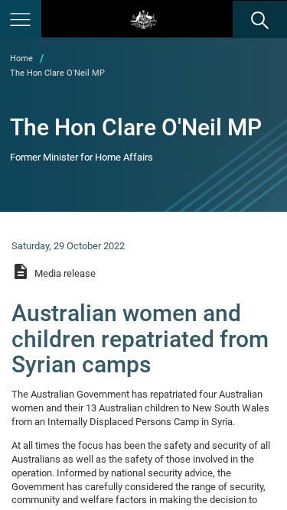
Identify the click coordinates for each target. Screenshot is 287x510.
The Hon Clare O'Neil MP (57, 73)
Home (21, 58)
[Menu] (20, 18)
